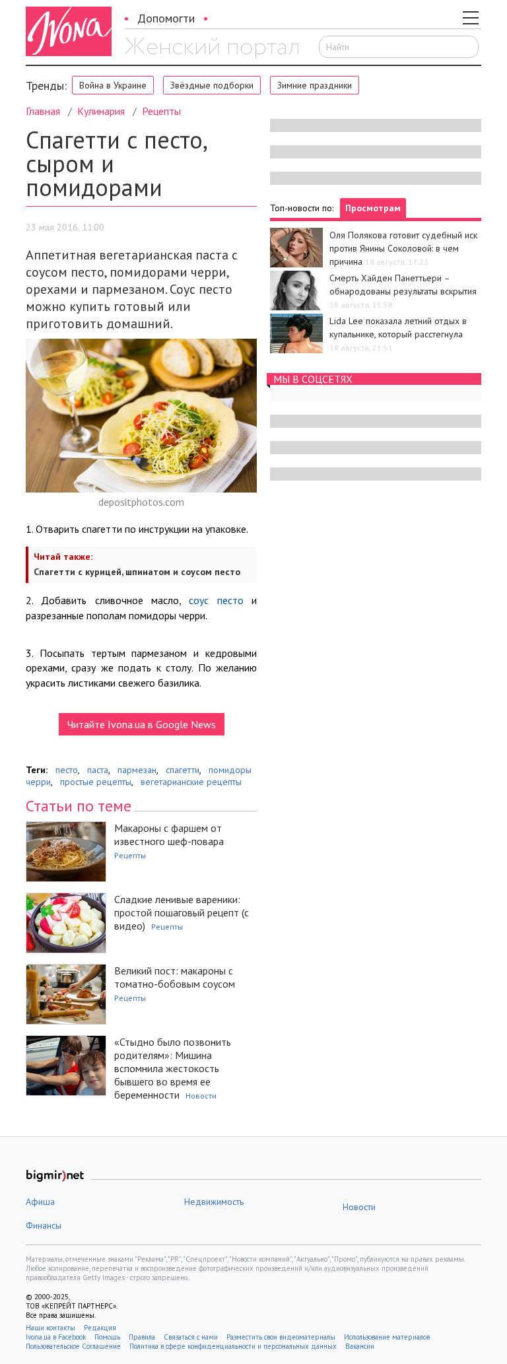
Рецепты (161, 111)
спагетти (182, 770)
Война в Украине (113, 85)
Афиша (40, 1202)
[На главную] (211, 48)
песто (66, 770)
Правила (142, 1337)
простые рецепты (95, 782)
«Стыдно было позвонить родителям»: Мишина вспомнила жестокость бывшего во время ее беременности (172, 1068)
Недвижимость (214, 1202)
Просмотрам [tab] (373, 208)
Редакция (100, 1327)
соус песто (216, 600)
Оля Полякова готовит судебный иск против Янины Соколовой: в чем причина (403, 248)
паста (97, 770)
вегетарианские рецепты (191, 782)
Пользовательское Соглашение (73, 1346)
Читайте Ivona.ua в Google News (141, 724)
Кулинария (101, 111)
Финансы (43, 1225)
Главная (43, 111)
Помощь (107, 1337)
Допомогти (166, 18)
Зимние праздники (314, 85)
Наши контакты (50, 1327)
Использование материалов (387, 1337)
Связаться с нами (191, 1337)
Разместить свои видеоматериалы (280, 1337)
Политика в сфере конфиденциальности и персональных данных (233, 1346)
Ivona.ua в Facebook (56, 1337)
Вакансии (359, 1346)
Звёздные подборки (212, 85)
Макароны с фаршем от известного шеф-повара (169, 834)
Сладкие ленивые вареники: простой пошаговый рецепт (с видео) (181, 912)
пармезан (137, 770)
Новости (201, 1096)
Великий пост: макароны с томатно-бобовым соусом (174, 977)
